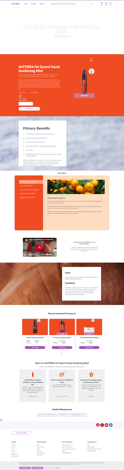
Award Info (64, 414)
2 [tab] (62, 353)
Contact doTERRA (21, 433)
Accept (25, 468)
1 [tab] (61, 353)
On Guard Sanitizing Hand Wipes (89, 337)
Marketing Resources (79, 414)
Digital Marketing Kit (66, 452)
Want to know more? (49, 468)
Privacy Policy (57, 468)
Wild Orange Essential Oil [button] (28, 182)
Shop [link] (26, 3)
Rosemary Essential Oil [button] (27, 197)
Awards (13, 452)
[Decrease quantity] (20, 104)
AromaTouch (40, 454)
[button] (20, 96)
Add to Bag (29, 108)
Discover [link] (42, 3)
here (78, 464)
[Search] (91, 3)
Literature (39, 450)
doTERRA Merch (15, 454)
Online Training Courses (67, 447)
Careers (13, 447)
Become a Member (66, 445)
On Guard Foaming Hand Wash (62, 337)
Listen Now (91, 396)
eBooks (38, 449)
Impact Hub (14, 450)
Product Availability (91, 450)
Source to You (14, 456)
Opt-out (37, 468)
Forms (63, 450)
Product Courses (40, 447)
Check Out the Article (62, 396)
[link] (101, 3)
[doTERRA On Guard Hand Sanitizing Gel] (35, 327)
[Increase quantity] (31, 104)
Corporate (13, 445)
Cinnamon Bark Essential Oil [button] (29, 190)
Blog (38, 445)
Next (104, 335)
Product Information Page (47, 414)
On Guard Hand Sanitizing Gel (35, 337)
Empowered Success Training (68, 449)
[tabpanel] (35, 334)
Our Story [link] (33, 3)
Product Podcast (40, 452)
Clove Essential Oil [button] (26, 186)
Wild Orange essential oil (71, 201)
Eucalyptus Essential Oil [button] (28, 193)
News (12, 449)
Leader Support (90, 447)
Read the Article (33, 396)
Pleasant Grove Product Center (94, 449)
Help (88, 445)
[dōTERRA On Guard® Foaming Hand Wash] (62, 327)
